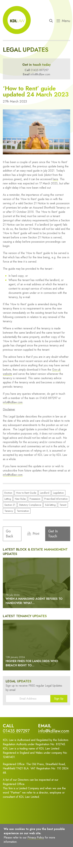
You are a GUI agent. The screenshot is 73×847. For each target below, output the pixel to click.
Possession (35, 499)
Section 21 (9, 505)
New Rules (20, 499)
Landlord (44, 493)
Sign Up (58, 699)
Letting (7, 499)
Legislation (58, 493)
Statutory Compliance (30, 505)
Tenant (63, 505)
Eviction (8, 493)
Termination (23, 511)
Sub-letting (50, 505)
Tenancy (8, 511)
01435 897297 (40, 70)
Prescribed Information (56, 499)
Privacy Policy (35, 837)
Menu (66, 20)
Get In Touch (53, 534)
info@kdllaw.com (40, 74)
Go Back (9, 534)
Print (36, 533)
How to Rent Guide (26, 493)
